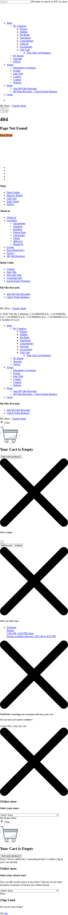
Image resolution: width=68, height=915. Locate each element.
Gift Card (12, 198)
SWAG (10, 204)
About (10, 367)
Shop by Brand (14, 195)
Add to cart (6, 545)
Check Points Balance (18, 297)
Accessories (26, 349)
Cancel (18, 545)
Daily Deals (13, 201)
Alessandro (19, 235)
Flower (23, 331)
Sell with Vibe (14, 275)
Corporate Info (14, 278)
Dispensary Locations (24, 370)
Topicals (24, 346)
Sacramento (19, 223)
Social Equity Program (18, 281)
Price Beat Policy (16, 250)
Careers (17, 379)
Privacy (11, 253)
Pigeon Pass (19, 232)
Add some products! (11, 457)
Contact (11, 269)
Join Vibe (12, 272)
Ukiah (16, 238)
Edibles (24, 334)
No (6, 913)
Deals (10, 388)
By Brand (18, 358)
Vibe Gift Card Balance (38, 355)
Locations (12, 220)
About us (11, 217)
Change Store (19, 105)
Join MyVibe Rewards (18, 294)
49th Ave (18, 241)
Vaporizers (25, 340)
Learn (10, 397)
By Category (20, 328)
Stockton (17, 226)
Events (10, 247)
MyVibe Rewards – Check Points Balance (35, 394)
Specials (17, 361)
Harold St (18, 244)
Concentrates (26, 343)
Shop (9, 325)
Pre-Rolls (25, 337)
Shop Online (13, 192)
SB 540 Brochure (16, 256)
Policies (17, 385)
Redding (17, 229)
